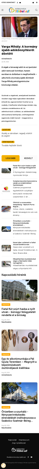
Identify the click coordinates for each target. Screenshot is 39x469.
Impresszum (24, 440)
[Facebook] (17, 3)
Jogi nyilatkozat (19, 443)
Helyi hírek (6, 304)
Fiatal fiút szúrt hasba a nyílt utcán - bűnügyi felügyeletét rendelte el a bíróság (19, 312)
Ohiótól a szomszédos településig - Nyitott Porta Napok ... (23, 204)
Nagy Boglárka (6, 322)
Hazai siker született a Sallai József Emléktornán (24, 243)
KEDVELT (28, 158)
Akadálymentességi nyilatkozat (16, 457)
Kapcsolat (12, 440)
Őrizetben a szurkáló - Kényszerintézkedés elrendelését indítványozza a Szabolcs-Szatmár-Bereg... (19, 416)
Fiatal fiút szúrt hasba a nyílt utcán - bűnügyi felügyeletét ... (24, 168)
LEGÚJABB (10, 158)
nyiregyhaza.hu (7, 58)
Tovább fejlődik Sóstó (12, 145)
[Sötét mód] (36, 2)
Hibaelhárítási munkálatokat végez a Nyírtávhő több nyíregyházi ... (24, 261)
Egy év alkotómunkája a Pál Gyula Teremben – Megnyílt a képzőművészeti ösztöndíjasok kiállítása (19, 363)
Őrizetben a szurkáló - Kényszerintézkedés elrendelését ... (22, 223)
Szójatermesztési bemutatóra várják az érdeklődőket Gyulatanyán (25, 183)
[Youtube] (20, 3)
